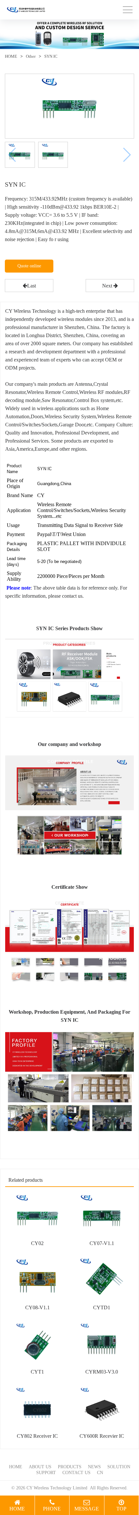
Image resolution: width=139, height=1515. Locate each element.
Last (31, 285)
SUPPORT (46, 1472)
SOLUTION (118, 1466)
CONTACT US (76, 1472)
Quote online (29, 265)
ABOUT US (40, 1466)
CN (100, 1472)
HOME (11, 56)
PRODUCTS (69, 1466)
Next (107, 285)
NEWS (94, 1466)
